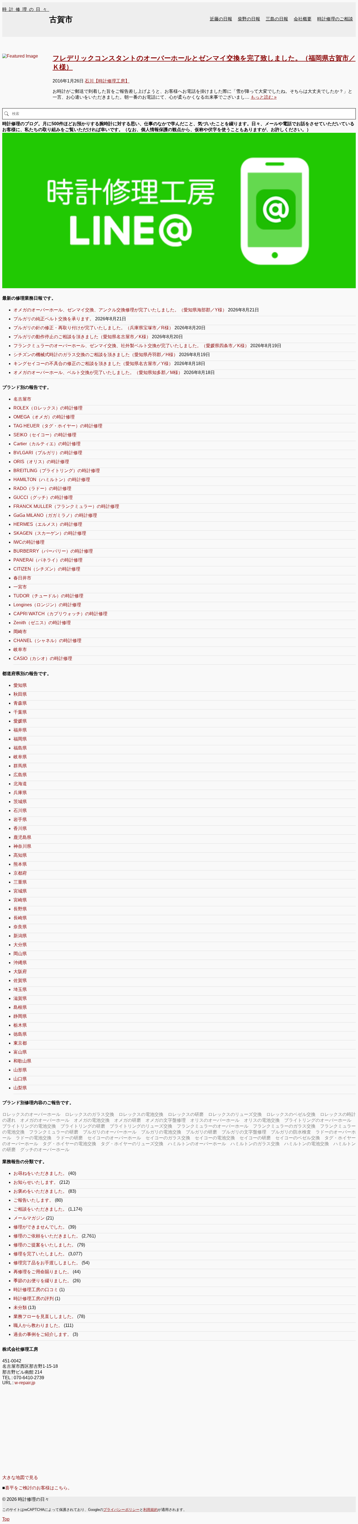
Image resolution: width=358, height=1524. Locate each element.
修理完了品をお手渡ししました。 (47, 1262)
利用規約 (150, 1510)
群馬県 (20, 765)
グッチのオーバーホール (44, 1149)
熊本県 (20, 864)
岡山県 (20, 953)
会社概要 (303, 18)
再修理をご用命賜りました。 (42, 1271)
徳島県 (20, 1034)
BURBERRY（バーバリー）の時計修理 (53, 551)
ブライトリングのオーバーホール (317, 1120)
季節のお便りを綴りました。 (42, 1280)
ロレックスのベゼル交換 (290, 1114)
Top (6, 1519)
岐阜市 (20, 649)
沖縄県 (20, 962)
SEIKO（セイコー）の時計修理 (44, 434)
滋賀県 (20, 998)
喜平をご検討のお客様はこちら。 (38, 1487)
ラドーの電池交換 (33, 1137)
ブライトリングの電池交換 (29, 1126)
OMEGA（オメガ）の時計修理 (44, 417)
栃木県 (20, 1025)
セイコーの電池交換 (215, 1137)
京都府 (20, 873)
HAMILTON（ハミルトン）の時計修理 (51, 479)
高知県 (20, 855)
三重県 (20, 882)
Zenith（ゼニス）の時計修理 (42, 622)
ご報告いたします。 (33, 1200)
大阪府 (20, 971)
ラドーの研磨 (69, 1137)
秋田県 (20, 694)
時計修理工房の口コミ (35, 1289)
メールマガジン (29, 1218)
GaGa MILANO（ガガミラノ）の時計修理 (55, 515)
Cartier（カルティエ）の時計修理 (47, 443)
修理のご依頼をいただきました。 (47, 1236)
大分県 (20, 944)
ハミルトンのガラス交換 (255, 1143)
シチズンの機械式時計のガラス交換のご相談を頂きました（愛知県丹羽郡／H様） (95, 354)
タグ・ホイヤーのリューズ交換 (132, 1143)
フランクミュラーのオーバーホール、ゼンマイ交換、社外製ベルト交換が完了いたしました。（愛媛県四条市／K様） (131, 345)
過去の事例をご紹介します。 (42, 1334)
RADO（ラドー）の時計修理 (42, 488)
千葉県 (20, 712)
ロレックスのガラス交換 (89, 1114)
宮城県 (20, 891)
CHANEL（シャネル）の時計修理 (47, 640)
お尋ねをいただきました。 (40, 1173)
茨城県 (20, 801)
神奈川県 (22, 846)
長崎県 (20, 917)
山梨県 (20, 1087)
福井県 (20, 730)
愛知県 (20, 685)
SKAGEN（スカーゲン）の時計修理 (49, 533)
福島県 (20, 748)
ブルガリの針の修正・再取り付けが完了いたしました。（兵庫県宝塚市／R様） (93, 327)
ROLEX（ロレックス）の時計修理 (48, 408)
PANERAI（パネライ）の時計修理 (48, 560)
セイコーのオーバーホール (114, 1137)
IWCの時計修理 (28, 542)
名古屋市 (22, 399)
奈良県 (20, 926)
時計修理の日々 (25, 9)
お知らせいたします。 (35, 1182)
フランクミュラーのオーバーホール (212, 1126)
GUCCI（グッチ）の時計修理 (43, 497)
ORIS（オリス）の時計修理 (41, 461)
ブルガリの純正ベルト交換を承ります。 (53, 318)
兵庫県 (20, 792)
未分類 (20, 1307)
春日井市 (22, 578)
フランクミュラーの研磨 (53, 1132)
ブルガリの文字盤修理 (244, 1132)
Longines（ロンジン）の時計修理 (47, 604)
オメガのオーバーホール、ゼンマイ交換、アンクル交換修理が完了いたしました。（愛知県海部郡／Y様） (120, 309)
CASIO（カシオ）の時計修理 (42, 658)
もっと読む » (264, 97)
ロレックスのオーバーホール (31, 1114)
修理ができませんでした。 (40, 1227)
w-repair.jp (25, 1382)
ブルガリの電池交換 (161, 1132)
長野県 (20, 909)
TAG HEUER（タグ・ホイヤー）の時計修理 (57, 425)
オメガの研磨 (127, 1120)
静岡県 (20, 1016)
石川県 (20, 810)
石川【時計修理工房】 (107, 81)
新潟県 (20, 935)
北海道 (20, 783)
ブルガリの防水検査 (291, 1132)
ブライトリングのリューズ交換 (141, 1126)
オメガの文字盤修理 (165, 1120)
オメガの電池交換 (92, 1120)
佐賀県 (20, 980)
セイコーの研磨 (255, 1137)
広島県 (20, 774)
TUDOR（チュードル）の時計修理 (48, 595)
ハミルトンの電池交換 (306, 1143)
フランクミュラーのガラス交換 (284, 1126)
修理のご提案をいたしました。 (44, 1245)
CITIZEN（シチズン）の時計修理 (46, 569)
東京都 (20, 1043)
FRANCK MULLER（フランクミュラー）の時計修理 (66, 506)
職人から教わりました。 (38, 1325)
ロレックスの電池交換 (141, 1114)
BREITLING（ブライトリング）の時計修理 (56, 470)
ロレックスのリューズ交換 (235, 1114)
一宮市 (20, 586)
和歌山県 (22, 1061)
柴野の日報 (249, 18)
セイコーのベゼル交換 (297, 1137)
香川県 (20, 828)
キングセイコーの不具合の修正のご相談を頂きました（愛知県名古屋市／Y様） (93, 363)
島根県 (20, 1007)
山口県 (20, 1078)
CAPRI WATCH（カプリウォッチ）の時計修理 (60, 613)
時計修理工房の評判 (33, 1298)
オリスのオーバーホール (214, 1120)
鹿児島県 (22, 837)
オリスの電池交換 (262, 1120)
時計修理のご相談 (335, 18)
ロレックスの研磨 (186, 1114)
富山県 (20, 1052)
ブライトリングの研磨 (82, 1126)
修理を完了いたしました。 (40, 1253)
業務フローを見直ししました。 (44, 1316)
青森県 (20, 703)
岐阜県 (20, 756)
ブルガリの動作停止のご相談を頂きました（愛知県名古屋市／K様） (82, 336)
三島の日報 (277, 18)
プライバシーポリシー (121, 1510)
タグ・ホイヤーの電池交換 (69, 1143)
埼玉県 (20, 989)
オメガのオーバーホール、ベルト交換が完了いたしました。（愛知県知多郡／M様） (98, 372)
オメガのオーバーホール (44, 1120)
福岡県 (20, 739)
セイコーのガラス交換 (167, 1137)
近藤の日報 (221, 18)
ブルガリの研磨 (201, 1132)
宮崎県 (20, 900)
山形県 (20, 1070)
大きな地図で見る (20, 1477)
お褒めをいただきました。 (40, 1191)
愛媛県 (20, 721)
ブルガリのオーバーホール (109, 1132)
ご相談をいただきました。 (40, 1209)
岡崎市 (20, 631)
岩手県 (20, 819)
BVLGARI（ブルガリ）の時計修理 (47, 452)
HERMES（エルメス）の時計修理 (47, 524)
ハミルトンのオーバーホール (197, 1143)
